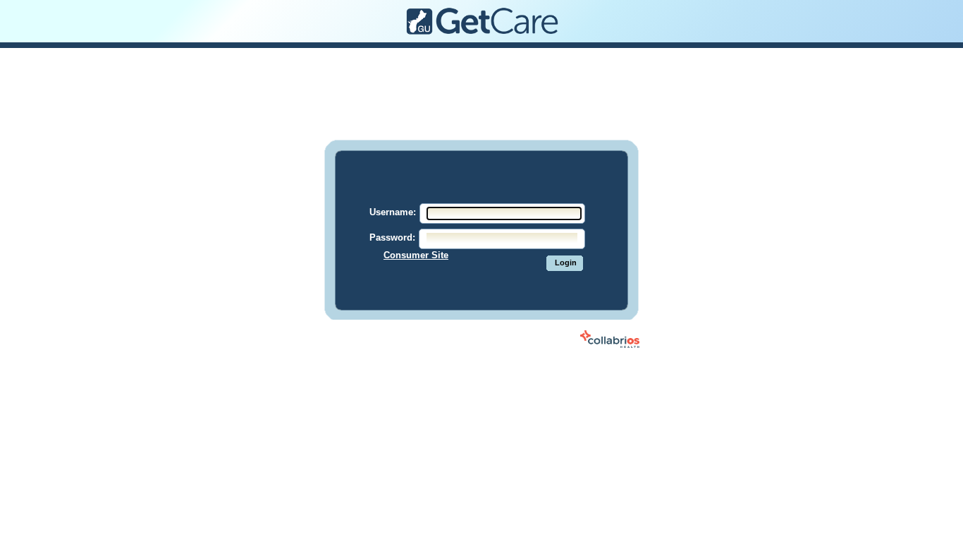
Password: (392, 237)
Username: (392, 212)
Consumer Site (416, 255)
